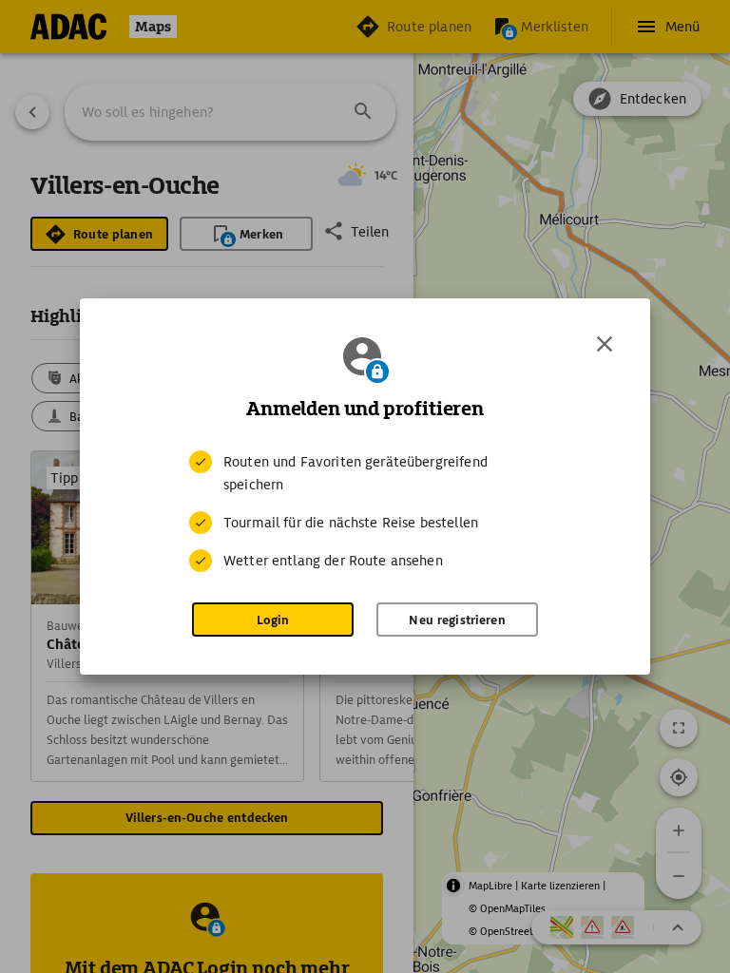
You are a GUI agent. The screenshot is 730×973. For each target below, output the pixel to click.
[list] (365, 511)
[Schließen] (604, 344)
